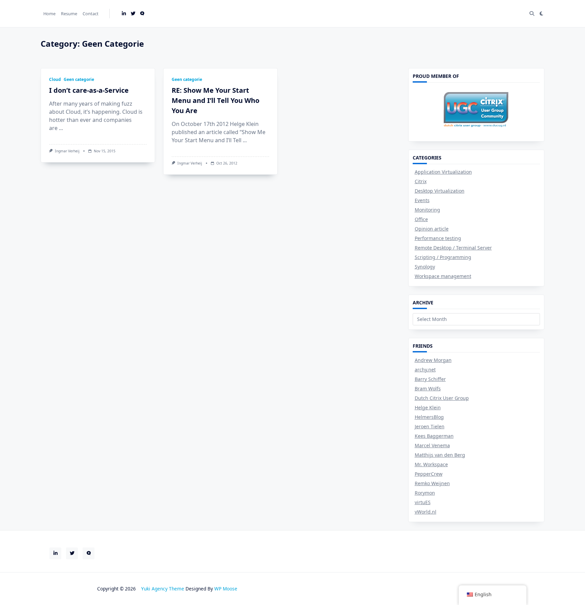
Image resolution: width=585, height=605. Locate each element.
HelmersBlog (429, 417)
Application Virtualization (443, 172)
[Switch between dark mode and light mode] (541, 13)
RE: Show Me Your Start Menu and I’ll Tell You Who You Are (215, 100)
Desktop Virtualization (439, 191)
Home (49, 13)
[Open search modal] (531, 13)
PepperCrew (428, 474)
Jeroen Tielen (430, 426)
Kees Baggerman (434, 436)
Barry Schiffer (430, 379)
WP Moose (225, 588)
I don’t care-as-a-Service (89, 90)
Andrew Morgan (433, 360)
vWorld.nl (425, 512)
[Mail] (142, 14)
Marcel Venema (432, 445)
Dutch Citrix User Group (442, 398)
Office (421, 219)
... (61, 128)
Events (422, 200)
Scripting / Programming (443, 257)
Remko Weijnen (432, 483)
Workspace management (443, 276)
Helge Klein (428, 407)
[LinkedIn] (124, 14)
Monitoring (427, 210)
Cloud (55, 79)
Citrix (421, 181)
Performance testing (438, 238)
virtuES (423, 502)
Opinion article (432, 228)
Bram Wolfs (428, 388)
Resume (69, 13)
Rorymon (425, 493)
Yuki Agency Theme (162, 588)
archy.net (425, 369)
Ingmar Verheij (67, 151)
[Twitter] (133, 14)
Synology (425, 266)
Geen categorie (79, 79)
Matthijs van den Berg (440, 455)
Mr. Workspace (431, 464)
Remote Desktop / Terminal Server (453, 247)
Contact (91, 13)
